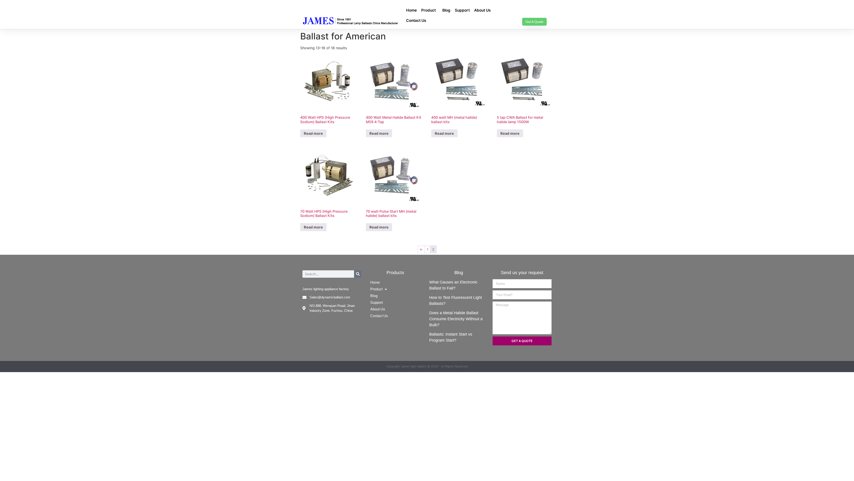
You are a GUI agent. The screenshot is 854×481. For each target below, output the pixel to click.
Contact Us (416, 20)
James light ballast (413, 366)
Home (411, 10)
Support (462, 10)
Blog (446, 10)
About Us (482, 10)
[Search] (357, 274)
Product (428, 10)
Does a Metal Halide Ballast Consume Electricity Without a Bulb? (456, 319)
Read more (313, 133)
